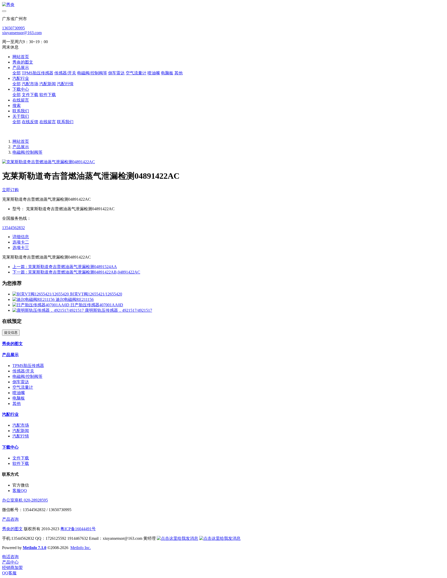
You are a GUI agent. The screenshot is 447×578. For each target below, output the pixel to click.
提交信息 (11, 332)
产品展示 (20, 147)
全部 (16, 73)
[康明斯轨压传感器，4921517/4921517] (48, 310)
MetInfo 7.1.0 (34, 547)
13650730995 (13, 28)
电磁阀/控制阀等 (27, 152)
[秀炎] (223, 4)
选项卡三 (20, 247)
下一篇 (76, 272)
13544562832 (13, 227)
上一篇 (64, 266)
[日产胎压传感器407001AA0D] (41, 305)
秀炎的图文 (12, 529)
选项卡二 (20, 242)
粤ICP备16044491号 (78, 529)
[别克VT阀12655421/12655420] (41, 294)
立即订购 (10, 190)
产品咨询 (10, 519)
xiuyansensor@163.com (22, 32)
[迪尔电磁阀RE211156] (34, 299)
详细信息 (20, 237)
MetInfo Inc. (80, 547)
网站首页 (20, 56)
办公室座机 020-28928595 (25, 500)
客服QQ (19, 490)
